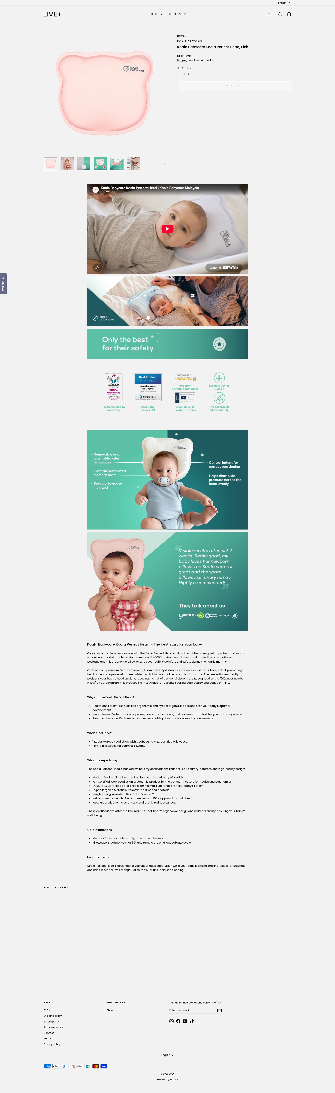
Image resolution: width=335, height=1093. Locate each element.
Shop (154, 14)
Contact (49, 1033)
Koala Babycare (190, 41)
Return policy (51, 1021)
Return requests (53, 1027)
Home (181, 36)
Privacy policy (52, 1044)
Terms (47, 1038)
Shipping (182, 60)
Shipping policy (53, 1016)
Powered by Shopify (167, 1079)
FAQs (47, 1010)
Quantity (184, 68)
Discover (177, 14)
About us (112, 1010)
